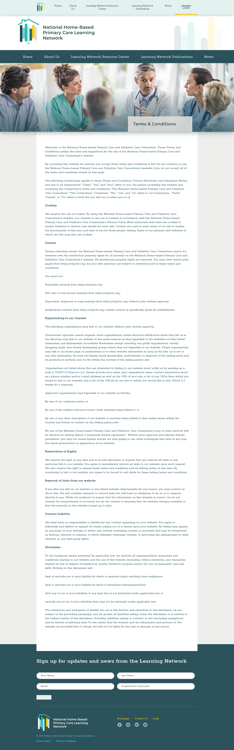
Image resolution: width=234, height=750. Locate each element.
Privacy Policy (43, 741)
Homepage (123, 718)
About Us (72, 7)
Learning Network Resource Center (102, 7)
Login (156, 718)
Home (57, 5)
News (168, 5)
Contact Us (141, 718)
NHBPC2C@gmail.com (70, 372)
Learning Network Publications (142, 7)
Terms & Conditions (66, 741)
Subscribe (44, 697)
